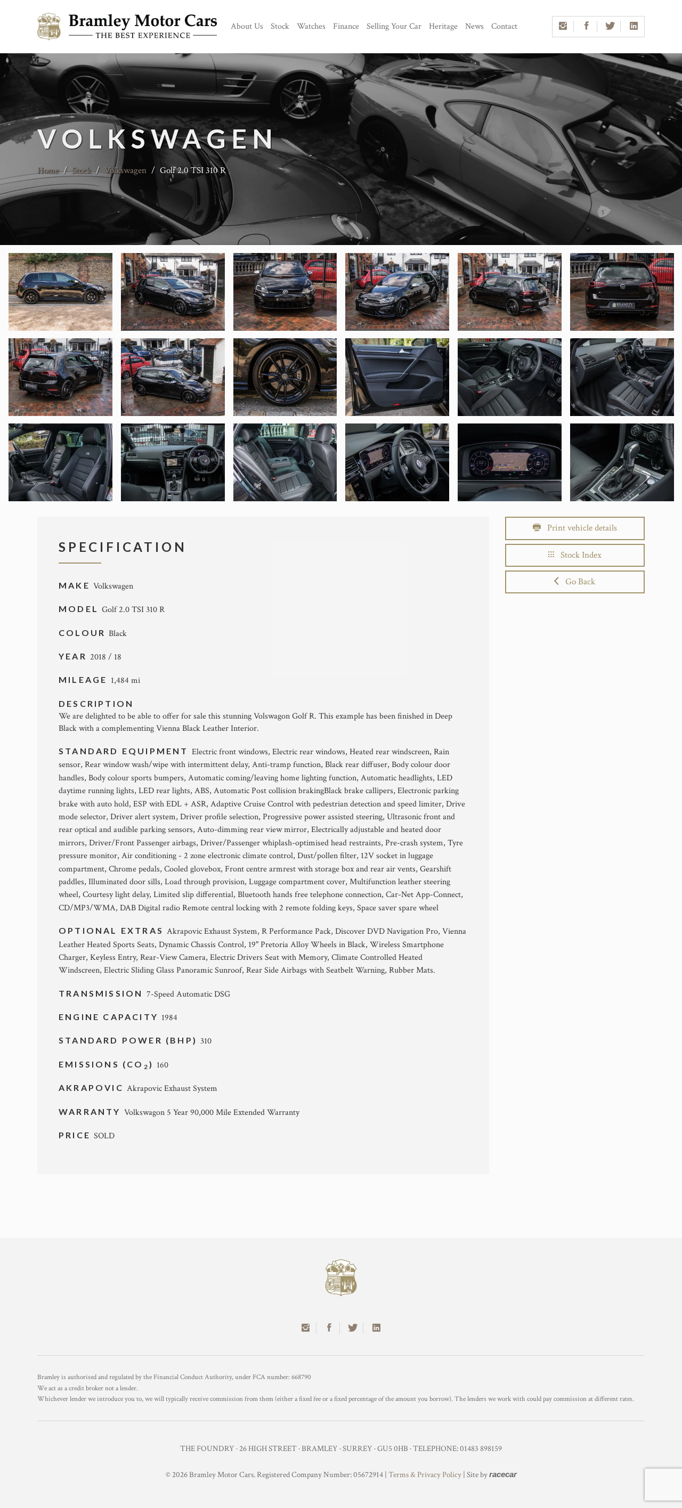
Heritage (443, 26)
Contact (504, 26)
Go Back (577, 582)
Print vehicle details (579, 528)
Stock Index (578, 555)
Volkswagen (125, 170)
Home (48, 170)
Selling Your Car (394, 26)
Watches (311, 26)
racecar (503, 1474)
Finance (346, 26)
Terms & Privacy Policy (424, 1475)
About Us (247, 26)
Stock (280, 26)
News (474, 26)
